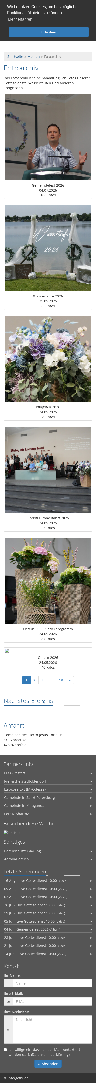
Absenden (49, 1063)
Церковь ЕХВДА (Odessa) (25, 789)
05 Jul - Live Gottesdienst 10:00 (34, 921)
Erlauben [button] (48, 32)
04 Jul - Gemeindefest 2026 (32, 929)
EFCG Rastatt (14, 773)
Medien (33, 56)
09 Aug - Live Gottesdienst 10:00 (35, 888)
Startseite (15, 56)
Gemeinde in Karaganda (24, 805)
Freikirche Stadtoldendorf (25, 781)
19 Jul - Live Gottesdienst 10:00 (34, 913)
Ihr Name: (12, 975)
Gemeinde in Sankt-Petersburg (29, 797)
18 (61, 680)
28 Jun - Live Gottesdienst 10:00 (35, 937)
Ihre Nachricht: (16, 1011)
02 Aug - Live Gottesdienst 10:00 (35, 896)
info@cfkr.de (18, 1078)
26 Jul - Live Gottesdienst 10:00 (34, 905)
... (51, 680)
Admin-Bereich (16, 859)
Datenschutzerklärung (22, 851)
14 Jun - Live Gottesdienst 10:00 (35, 953)
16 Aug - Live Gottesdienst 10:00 (35, 880)
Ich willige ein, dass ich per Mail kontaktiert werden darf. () (44, 1052)
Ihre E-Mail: (13, 993)
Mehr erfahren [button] (20, 19)
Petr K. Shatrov (16, 813)
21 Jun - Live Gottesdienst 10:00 (35, 945)
